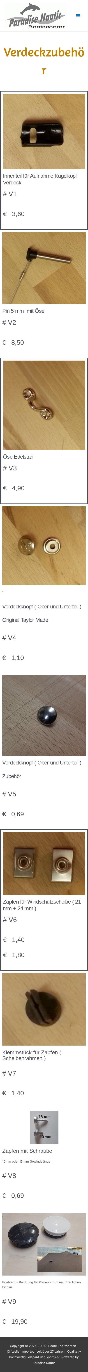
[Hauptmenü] (78, 15)
